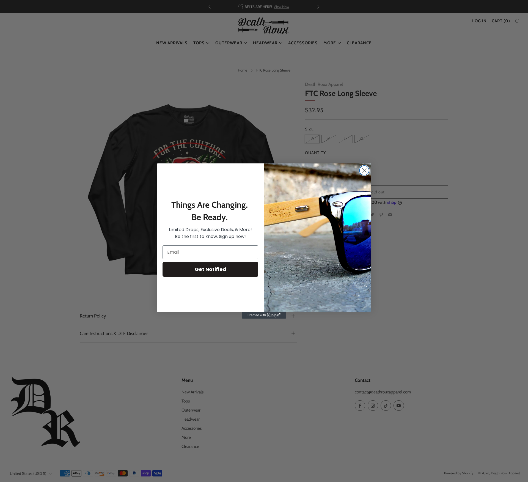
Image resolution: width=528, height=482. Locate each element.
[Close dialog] (364, 170)
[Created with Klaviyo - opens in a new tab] (264, 315)
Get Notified (210, 269)
